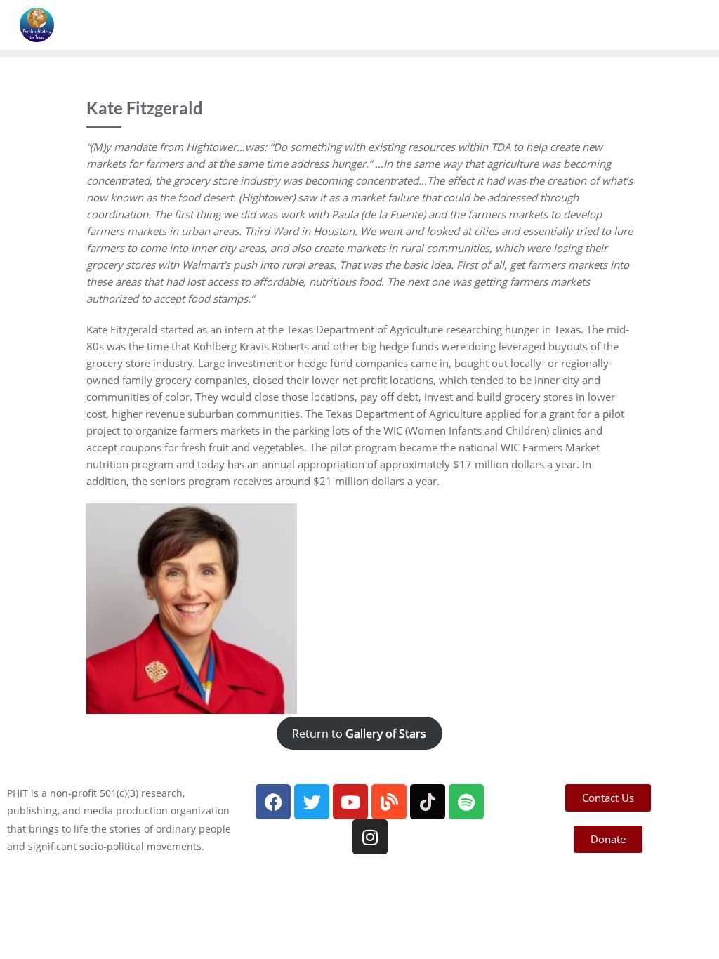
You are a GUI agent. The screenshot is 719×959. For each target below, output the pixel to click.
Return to (359, 733)
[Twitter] (311, 801)
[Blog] (389, 801)
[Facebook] (273, 801)
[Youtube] (350, 801)
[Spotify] (466, 801)
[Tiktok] (427, 801)
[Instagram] (370, 836)
